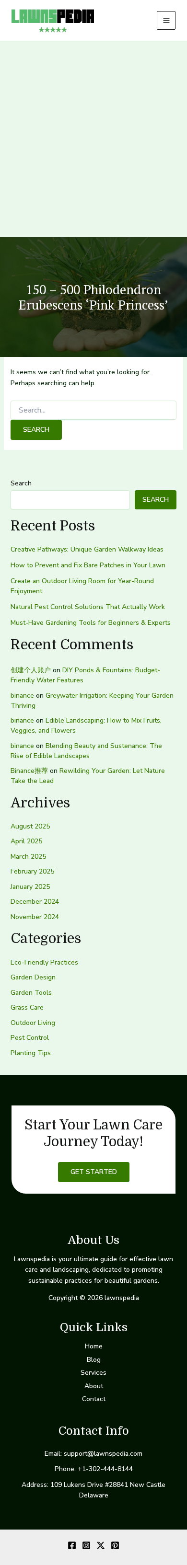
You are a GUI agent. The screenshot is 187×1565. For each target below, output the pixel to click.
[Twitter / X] (100, 1545)
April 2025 (26, 841)
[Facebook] (72, 1545)
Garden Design (33, 977)
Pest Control (30, 1037)
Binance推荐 (29, 770)
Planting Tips (31, 1053)
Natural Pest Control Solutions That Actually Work (88, 606)
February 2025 (32, 871)
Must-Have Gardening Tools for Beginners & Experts (91, 622)
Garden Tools (31, 992)
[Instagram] (86, 1545)
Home (94, 1346)
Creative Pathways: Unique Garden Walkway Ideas (87, 549)
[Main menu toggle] (166, 20)
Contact (93, 1399)
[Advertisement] (93, 139)
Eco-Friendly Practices (44, 962)
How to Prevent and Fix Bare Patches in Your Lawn (88, 565)
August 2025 (30, 826)
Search (21, 483)
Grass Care (27, 1007)
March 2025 (28, 856)
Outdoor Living (33, 1022)
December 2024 (35, 901)
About (93, 1386)
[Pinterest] (115, 1545)
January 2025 (30, 886)
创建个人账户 (31, 670)
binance (22, 695)
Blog (94, 1359)
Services (93, 1372)
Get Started (93, 1171)
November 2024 (35, 916)
